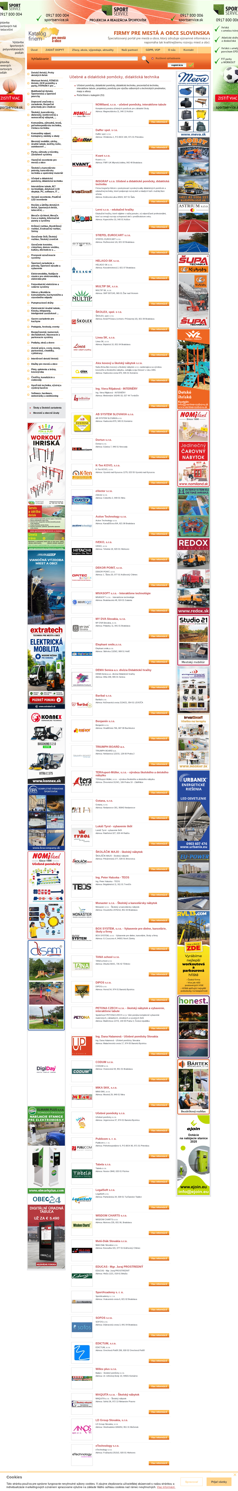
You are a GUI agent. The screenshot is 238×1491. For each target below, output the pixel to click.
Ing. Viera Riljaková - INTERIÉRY (117, 388)
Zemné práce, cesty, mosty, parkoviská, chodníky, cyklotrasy (45, 351)
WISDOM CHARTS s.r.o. (111, 1215)
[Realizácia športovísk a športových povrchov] (193, 252)
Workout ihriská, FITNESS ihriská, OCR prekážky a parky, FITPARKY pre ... (44, 83)
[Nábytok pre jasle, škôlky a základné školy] (193, 486)
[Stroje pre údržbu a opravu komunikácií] (193, 201)
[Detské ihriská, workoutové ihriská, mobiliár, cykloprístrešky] (193, 664)
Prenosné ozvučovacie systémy (43, 256)
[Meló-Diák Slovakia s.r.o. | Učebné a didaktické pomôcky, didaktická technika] (82, 1250)
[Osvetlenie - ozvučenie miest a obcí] (193, 712)
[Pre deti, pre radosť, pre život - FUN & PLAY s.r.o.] (46, 498)
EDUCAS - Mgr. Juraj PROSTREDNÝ (119, 1266)
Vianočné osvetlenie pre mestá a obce (44, 161)
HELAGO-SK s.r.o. (108, 260)
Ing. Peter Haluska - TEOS (112, 877)
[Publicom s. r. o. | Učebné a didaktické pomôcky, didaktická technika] (82, 1148)
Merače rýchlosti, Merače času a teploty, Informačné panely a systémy (45, 218)
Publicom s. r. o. (106, 1138)
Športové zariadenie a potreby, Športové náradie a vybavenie (45, 266)
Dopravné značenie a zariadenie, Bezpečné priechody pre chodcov (43, 104)
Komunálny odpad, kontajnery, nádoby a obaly (45, 134)
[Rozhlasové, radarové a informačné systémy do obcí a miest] (193, 1113)
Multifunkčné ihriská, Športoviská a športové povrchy (43, 94)
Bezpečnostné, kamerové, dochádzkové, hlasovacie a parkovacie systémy (45, 335)
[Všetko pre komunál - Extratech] (46, 708)
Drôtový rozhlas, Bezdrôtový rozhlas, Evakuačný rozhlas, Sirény (46, 229)
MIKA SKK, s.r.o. (106, 1087)
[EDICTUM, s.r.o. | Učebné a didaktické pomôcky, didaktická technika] (82, 1352)
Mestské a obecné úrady (46, 413)
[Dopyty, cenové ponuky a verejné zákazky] (47, 42)
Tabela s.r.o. (103, 1164)
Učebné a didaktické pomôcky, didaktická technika (47, 179)
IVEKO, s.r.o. (104, 542)
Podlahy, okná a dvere (42, 342)
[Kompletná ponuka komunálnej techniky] (46, 783)
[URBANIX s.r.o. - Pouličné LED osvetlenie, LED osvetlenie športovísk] (193, 849)
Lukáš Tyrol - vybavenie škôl (114, 826)
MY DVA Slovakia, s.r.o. (111, 618)
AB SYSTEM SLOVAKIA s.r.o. (115, 414)
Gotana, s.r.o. (104, 800)
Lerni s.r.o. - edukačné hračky (115, 209)
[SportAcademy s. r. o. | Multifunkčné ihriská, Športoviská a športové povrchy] (82, 1301)
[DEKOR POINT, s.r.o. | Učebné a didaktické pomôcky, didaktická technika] (82, 577)
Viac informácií (159, 122)
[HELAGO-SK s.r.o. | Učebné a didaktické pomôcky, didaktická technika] (82, 270)
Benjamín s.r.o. (105, 721)
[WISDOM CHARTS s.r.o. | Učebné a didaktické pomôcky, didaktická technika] (82, 1225)
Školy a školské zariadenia (47, 407)
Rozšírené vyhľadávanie (168, 58)
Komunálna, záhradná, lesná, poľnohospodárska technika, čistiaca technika (46, 125)
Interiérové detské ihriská (44, 358)
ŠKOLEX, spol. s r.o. (109, 311)
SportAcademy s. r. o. (109, 1292)
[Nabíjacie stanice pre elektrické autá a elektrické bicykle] (193, 1194)
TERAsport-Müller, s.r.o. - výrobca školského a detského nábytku (132, 774)
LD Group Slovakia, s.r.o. (112, 1420)
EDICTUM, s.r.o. (106, 1343)
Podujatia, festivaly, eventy (45, 326)
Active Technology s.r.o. (111, 516)
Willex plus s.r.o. (106, 1369)
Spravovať (191, 1482)
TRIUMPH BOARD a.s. (110, 746)
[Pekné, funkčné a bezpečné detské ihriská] (46, 1029)
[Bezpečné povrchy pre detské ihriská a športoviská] (46, 548)
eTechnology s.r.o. (107, 1445)
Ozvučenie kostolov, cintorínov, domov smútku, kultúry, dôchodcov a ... (45, 247)
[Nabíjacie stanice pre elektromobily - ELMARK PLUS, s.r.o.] (46, 1192)
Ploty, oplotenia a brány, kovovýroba (43, 370)
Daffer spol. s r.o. (107, 130)
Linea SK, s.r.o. (105, 337)
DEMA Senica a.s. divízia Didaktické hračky (123, 670)
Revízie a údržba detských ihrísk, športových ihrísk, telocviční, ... (45, 207)
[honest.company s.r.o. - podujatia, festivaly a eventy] (193, 1057)
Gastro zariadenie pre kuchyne (42, 320)
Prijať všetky (219, 1482)
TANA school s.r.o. (108, 956)
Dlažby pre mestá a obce (44, 364)
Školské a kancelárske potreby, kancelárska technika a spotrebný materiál (47, 170)
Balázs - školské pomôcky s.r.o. (110, 1373)
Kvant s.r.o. (103, 155)
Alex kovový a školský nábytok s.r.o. (119, 363)
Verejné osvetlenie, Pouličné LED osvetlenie (46, 198)
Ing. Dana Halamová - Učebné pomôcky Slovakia (127, 1036)
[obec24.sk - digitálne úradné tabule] (46, 1268)
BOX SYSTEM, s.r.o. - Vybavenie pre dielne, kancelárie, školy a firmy (131, 930)
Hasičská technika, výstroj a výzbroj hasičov (46, 386)
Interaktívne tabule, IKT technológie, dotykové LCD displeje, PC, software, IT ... (45, 189)
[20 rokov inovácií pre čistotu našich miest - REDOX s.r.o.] (193, 613)
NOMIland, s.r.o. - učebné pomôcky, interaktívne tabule (131, 104)
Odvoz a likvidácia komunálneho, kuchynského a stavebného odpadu (47, 295)
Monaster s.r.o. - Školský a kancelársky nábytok (126, 903)
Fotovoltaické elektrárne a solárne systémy (45, 285)
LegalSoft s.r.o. (105, 1189)
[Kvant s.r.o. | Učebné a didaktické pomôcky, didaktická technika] (82, 165)
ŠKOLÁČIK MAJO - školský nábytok (119, 851)
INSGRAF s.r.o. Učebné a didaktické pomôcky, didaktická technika (132, 183)
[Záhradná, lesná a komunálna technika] (193, 327)
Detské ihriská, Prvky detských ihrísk (42, 74)
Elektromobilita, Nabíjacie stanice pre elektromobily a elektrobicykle (45, 276)
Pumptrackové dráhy (42, 303)
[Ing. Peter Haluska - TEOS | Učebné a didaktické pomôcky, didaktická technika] (82, 886)
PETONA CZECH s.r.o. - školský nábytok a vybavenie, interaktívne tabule (130, 1009)
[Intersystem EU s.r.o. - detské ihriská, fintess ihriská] (193, 536)
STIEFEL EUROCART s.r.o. (113, 235)
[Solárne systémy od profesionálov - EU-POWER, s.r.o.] (193, 909)
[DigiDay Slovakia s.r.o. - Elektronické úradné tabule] (46, 1104)
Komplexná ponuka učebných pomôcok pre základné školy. (122, 108)
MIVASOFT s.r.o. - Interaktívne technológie (123, 593)
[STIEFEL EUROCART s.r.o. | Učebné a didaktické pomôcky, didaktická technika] (82, 244)
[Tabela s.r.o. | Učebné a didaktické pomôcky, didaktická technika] (82, 1173)
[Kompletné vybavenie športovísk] (46, 849)
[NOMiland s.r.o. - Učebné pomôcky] (46, 938)
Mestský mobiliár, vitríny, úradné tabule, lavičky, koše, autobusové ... (46, 144)
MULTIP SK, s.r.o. (107, 286)
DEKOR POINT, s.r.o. (109, 567)
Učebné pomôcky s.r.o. (110, 1113)
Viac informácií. (166, 1487)
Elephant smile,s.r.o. (109, 644)
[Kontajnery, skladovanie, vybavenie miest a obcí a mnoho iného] (193, 135)
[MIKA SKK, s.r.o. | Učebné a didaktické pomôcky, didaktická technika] (82, 1097)
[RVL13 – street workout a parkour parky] (193, 994)
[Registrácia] (179, 67)
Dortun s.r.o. (104, 439)
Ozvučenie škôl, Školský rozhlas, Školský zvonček (44, 238)
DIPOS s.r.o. (103, 982)
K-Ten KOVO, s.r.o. (108, 465)
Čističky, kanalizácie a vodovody (43, 378)
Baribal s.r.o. (104, 695)
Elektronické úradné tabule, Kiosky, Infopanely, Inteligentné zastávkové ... (45, 311)
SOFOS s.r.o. (104, 1317)
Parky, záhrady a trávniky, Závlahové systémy (45, 153)
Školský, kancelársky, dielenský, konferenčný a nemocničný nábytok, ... (44, 115)
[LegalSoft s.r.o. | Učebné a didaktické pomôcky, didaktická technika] (82, 1199)
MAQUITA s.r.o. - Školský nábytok (117, 1394)
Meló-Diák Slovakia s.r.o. (111, 1241)
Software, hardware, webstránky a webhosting (44, 394)
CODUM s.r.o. (104, 1062)
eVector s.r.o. (104, 490)
